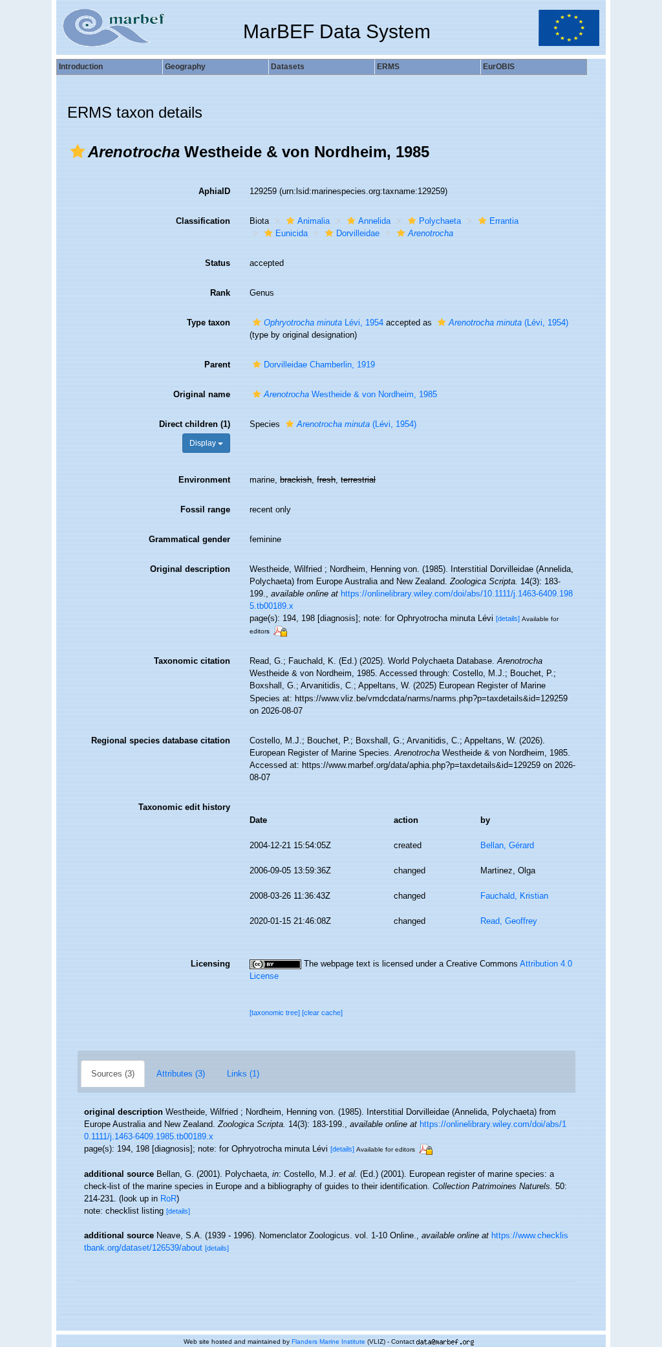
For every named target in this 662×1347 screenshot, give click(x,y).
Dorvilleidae (357, 233)
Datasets (287, 66)
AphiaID (214, 191)
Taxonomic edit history (184, 807)
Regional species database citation (160, 740)
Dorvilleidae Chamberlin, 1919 (319, 364)
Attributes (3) (180, 1074)
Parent (217, 364)
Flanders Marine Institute (328, 1341)
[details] (508, 618)
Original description (190, 569)
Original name (201, 394)
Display (203, 443)
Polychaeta (440, 221)
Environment (204, 480)
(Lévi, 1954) (508, 322)
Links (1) (243, 1074)
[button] (77, 151)
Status (217, 263)
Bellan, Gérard (507, 845)
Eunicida (291, 233)
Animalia (313, 221)
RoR (168, 1198)
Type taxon (208, 322)
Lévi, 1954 (323, 322)
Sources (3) (112, 1074)
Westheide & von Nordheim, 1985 (350, 394)
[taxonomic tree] (276, 1012)
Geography (185, 66)
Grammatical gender (189, 539)
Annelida (374, 221)
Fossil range (205, 509)
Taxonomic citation (192, 661)
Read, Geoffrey (508, 921)
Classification (203, 221)
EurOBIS (499, 66)
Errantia (503, 221)
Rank (220, 293)
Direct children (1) (194, 424)
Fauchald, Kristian (514, 896)
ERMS (388, 66)
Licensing (210, 964)
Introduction (81, 66)
